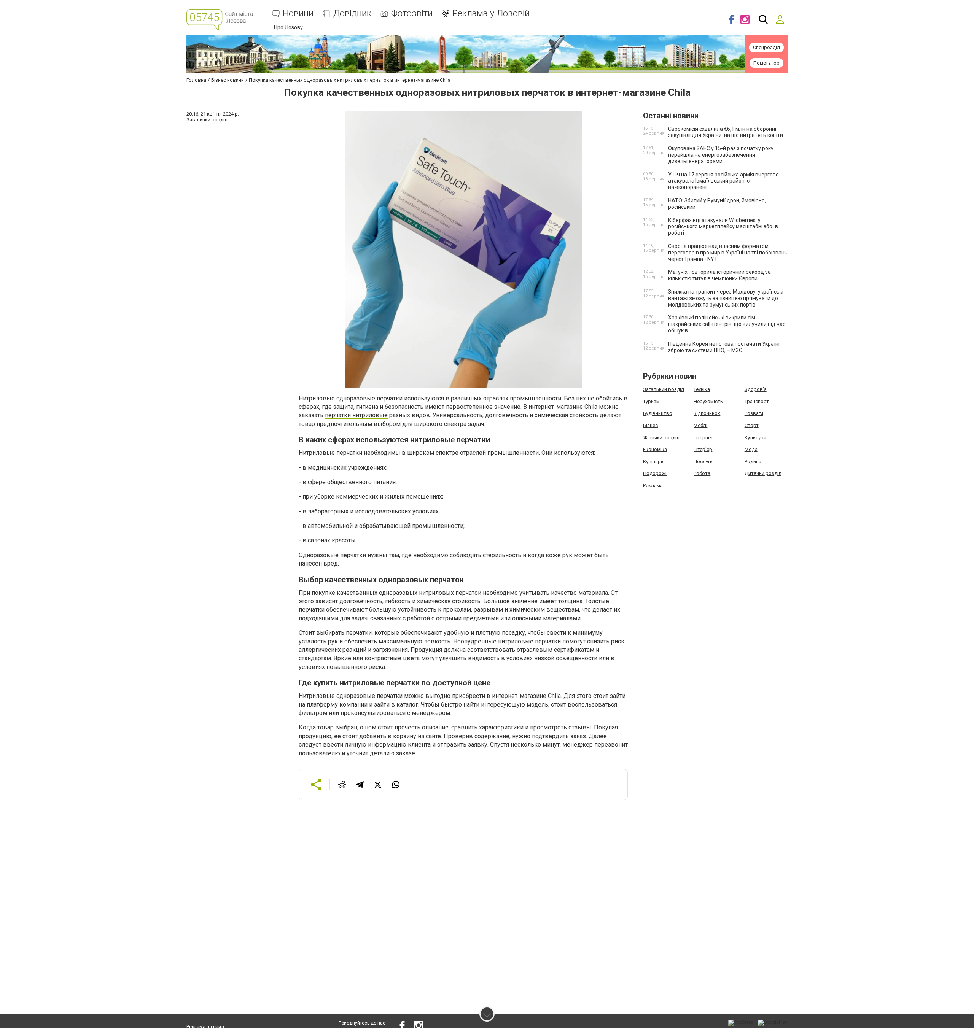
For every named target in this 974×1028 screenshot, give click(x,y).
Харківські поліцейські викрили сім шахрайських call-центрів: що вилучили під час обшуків (726, 324)
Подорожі (655, 473)
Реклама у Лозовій (491, 13)
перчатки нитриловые (356, 415)
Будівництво (657, 413)
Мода (751, 449)
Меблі (700, 425)
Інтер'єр (703, 449)
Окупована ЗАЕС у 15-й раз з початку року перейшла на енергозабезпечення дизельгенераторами (720, 154)
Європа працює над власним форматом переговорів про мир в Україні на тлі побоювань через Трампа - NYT (728, 252)
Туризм (651, 401)
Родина (753, 461)
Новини (298, 13)
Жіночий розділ (661, 437)
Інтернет (703, 437)
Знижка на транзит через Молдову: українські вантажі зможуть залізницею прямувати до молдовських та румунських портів (725, 298)
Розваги (754, 413)
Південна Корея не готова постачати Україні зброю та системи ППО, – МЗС (724, 347)
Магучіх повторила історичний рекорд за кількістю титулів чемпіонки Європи (719, 275)
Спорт (752, 425)
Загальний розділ (663, 389)
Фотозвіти (412, 13)
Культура (755, 437)
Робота (702, 473)
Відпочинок (707, 413)
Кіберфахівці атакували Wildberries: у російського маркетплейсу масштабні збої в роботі (723, 226)
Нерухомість (708, 401)
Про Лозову (288, 27)
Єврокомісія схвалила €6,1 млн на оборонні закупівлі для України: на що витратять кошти (725, 132)
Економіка (655, 449)
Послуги (703, 461)
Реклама (653, 485)
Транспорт (757, 401)
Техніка (702, 389)
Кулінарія (654, 461)
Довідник (352, 13)
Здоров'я (756, 389)
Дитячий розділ (763, 473)
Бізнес (650, 425)
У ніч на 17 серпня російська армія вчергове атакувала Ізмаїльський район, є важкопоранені (723, 181)
